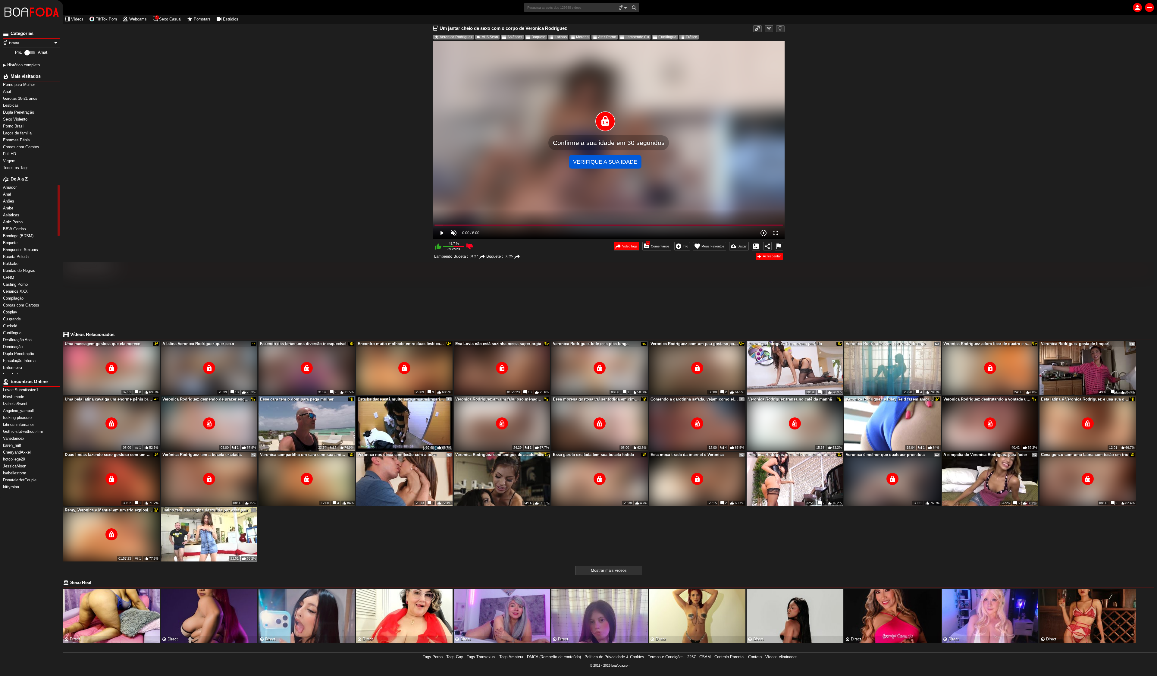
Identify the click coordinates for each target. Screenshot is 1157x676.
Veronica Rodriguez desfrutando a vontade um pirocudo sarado (987, 399)
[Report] (779, 246)
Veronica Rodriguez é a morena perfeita (785, 343)
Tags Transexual (481, 657)
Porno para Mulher (19, 84)
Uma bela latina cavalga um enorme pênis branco (108, 399)
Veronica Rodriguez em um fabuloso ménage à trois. (499, 399)
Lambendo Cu (637, 37)
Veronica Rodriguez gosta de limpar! (1075, 343)
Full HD (10, 154)
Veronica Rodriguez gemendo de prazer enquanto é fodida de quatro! (206, 399)
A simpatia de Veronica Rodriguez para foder (985, 454)
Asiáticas (514, 37)
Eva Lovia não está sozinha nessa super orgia (498, 343)
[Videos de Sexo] (31, 12)
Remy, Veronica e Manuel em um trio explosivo (108, 510)
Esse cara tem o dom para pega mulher (297, 399)
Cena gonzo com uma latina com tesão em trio (1084, 454)
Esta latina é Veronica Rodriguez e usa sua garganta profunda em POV (1084, 399)
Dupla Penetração (19, 112)
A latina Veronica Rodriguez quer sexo (198, 343)
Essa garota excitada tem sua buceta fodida (593, 454)
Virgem (10, 161)
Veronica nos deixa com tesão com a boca (397, 454)
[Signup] (1137, 7)
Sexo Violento (16, 119)
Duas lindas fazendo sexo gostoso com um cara (108, 454)
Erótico (691, 37)
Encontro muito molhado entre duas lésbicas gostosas (401, 343)
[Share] (767, 246)
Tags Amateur (511, 657)
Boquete (538, 37)
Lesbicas (11, 105)
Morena (582, 37)
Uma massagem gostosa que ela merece (102, 343)
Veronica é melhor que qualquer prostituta (885, 454)
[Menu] (1149, 7)
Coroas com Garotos (21, 147)
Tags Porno (433, 657)
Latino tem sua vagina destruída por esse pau (205, 510)
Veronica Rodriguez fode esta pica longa (591, 343)
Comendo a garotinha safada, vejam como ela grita (694, 399)
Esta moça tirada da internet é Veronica (687, 454)
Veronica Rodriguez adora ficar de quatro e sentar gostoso (987, 343)
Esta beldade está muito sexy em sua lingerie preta (401, 399)
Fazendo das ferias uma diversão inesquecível (303, 343)
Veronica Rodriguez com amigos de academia (498, 454)
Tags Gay (454, 657)
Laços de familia (18, 133)
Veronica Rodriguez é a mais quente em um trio (792, 454)
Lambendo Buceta (450, 256)
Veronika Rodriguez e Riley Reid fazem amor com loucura (889, 399)
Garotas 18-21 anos (21, 98)
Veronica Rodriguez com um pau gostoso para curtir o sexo (694, 343)
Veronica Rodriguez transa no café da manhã (790, 399)
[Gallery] (756, 246)
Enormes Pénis (17, 140)
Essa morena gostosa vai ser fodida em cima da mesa (596, 399)
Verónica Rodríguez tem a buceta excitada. (202, 454)
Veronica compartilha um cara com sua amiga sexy (303, 454)
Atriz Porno (607, 37)
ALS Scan (490, 37)
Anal (7, 91)
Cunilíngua (667, 37)
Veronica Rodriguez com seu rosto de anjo (886, 343)
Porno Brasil (14, 126)
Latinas (561, 37)
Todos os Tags (16, 167)
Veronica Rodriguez (456, 37)
